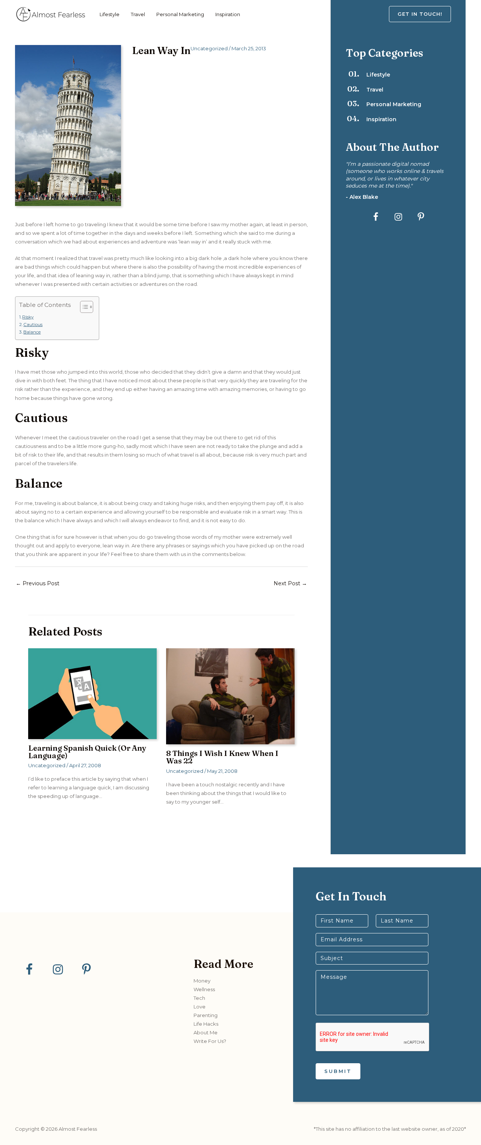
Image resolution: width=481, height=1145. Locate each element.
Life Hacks (206, 1024)
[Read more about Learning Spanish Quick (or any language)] (92, 693)
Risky (27, 317)
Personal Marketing (180, 14)
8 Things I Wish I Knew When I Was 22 (222, 756)
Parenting (206, 1015)
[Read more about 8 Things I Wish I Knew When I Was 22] (230, 696)
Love (200, 1007)
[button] (427, 14)
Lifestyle (109, 14)
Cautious (32, 324)
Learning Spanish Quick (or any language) (87, 751)
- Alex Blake (362, 197)
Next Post (290, 583)
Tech (199, 998)
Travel (138, 14)
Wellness (204, 989)
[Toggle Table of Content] (82, 307)
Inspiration (227, 14)
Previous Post (37, 583)
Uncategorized (209, 48)
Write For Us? (210, 1041)
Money (202, 981)
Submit (338, 1071)
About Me (206, 1032)
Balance (32, 332)
